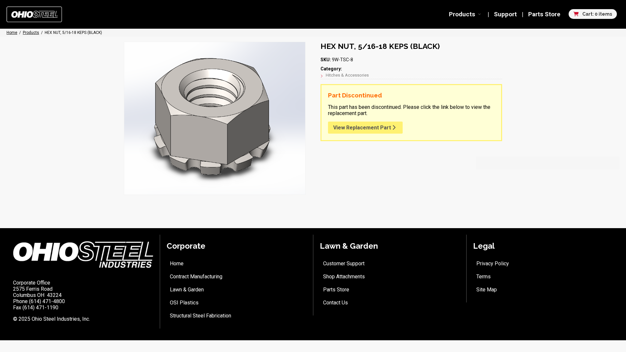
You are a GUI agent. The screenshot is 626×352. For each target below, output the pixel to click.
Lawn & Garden (187, 289)
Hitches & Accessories (347, 75)
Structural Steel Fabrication (200, 316)
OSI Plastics (184, 303)
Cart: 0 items (596, 14)
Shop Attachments (344, 276)
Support (505, 14)
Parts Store (544, 14)
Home (177, 263)
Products (462, 14)
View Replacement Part (362, 128)
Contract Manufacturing (196, 276)
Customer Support (344, 263)
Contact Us (335, 303)
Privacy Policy (492, 263)
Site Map (486, 289)
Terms (483, 276)
